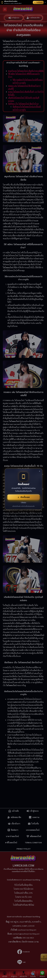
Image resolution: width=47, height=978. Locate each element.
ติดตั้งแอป (39, 2)
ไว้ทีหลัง (23, 502)
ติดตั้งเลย (25, 497)
